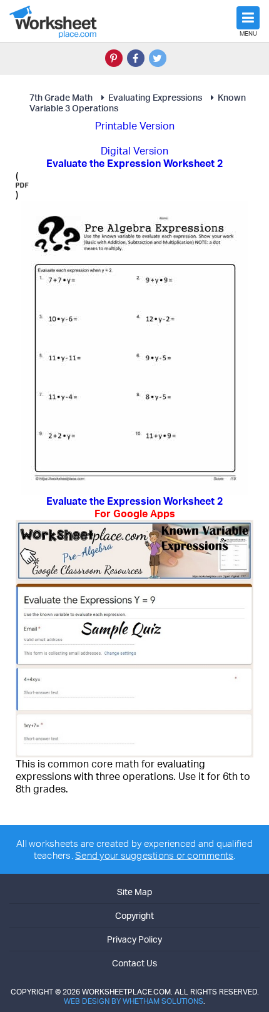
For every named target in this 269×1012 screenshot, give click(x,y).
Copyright (134, 915)
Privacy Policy (134, 939)
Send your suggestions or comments (154, 855)
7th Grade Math (61, 97)
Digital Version (134, 150)
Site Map (134, 891)
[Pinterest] (114, 58)
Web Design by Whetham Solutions (133, 1001)
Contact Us (134, 963)
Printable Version (135, 125)
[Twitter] (157, 58)
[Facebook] (136, 58)
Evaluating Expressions (155, 97)
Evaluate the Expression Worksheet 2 (134, 507)
